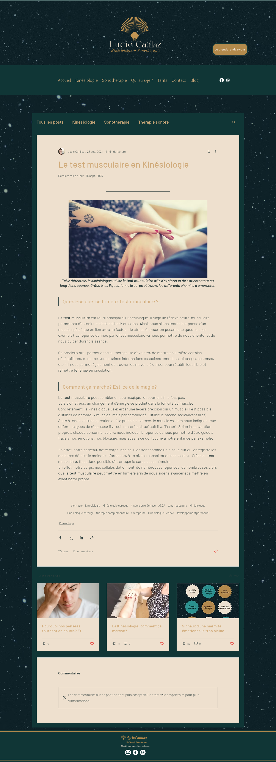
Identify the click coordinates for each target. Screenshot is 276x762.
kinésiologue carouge (80, 513)
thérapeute (138, 513)
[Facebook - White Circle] (222, 80)
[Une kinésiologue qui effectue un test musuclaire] (138, 600)
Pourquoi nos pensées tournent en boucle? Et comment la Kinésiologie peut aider (67, 628)
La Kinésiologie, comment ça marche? (137, 628)
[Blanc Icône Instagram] (228, 80)
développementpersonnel (192, 513)
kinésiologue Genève (161, 513)
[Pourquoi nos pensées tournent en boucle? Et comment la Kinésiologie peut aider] (68, 600)
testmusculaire (177, 505)
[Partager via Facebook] (60, 538)
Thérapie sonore (153, 121)
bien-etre (77, 505)
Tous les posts (50, 121)
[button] (234, 122)
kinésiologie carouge (115, 505)
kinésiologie (92, 505)
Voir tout (234, 575)
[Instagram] (143, 752)
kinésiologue (197, 505)
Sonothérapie (117, 121)
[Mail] (128, 752)
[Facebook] (135, 752)
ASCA (161, 505)
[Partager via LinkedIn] (81, 538)
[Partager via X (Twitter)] (71, 538)
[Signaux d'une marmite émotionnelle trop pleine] (208, 600)
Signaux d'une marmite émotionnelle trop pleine (203, 628)
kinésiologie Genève (143, 505)
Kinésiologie (84, 121)
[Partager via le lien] (92, 538)
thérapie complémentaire (112, 513)
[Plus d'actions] (215, 151)
